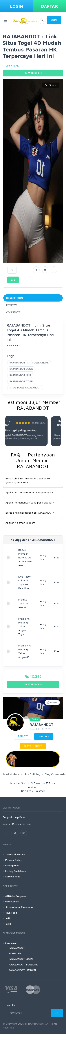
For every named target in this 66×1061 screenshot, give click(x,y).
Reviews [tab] (11, 305)
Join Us (10, 1005)
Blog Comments (55, 774)
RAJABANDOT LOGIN (21, 368)
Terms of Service (15, 854)
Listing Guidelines (15, 870)
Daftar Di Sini (33, 73)
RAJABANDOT (17, 362)
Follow (22, 736)
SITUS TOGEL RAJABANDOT (25, 387)
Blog (8, 923)
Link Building (32, 774)
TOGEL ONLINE (40, 362)
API (7, 918)
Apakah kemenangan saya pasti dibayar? (30, 502)
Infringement (13, 865)
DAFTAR (49, 6)
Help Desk (19, 817)
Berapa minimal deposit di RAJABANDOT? (30, 512)
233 (13, 279)
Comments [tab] (13, 312)
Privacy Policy (13, 859)
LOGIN (16, 6)
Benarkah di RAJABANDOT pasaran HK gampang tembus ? (28, 480)
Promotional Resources (19, 907)
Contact (44, 736)
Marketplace (11, 774)
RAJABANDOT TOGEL (22, 381)
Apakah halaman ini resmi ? (22, 522)
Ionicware (10, 943)
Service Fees (12, 876)
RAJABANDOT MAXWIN (22, 970)
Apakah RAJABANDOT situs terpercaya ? (29, 492)
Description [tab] (14, 297)
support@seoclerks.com (17, 823)
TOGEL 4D (15, 953)
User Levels (12, 901)
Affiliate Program (15, 895)
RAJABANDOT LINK (20, 375)
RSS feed (11, 912)
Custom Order (33, 746)
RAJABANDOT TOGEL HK (23, 964)
